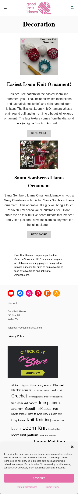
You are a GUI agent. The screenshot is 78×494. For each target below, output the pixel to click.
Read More (40, 134)
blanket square (21, 390)
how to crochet (18, 414)
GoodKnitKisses (38, 409)
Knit (30, 419)
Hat (55, 408)
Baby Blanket (44, 385)
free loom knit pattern (24, 403)
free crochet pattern (53, 397)
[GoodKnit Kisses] (39, 8)
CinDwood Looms (41, 390)
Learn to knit (58, 420)
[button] (72, 447)
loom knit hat (54, 429)
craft (60, 390)
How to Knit (35, 413)
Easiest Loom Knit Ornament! (39, 84)
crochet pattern (36, 397)
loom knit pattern (24, 435)
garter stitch (17, 409)
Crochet (19, 396)
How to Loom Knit (52, 414)
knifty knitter (18, 420)
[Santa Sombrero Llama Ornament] (39, 156)
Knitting (43, 419)
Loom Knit (34, 428)
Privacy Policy (52, 487)
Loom (16, 429)
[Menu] (5, 8)
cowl (53, 390)
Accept (39, 478)
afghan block (28, 385)
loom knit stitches (48, 435)
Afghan (15, 385)
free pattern (49, 402)
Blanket (58, 385)
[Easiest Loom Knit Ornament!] (39, 58)
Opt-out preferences (27, 487)
